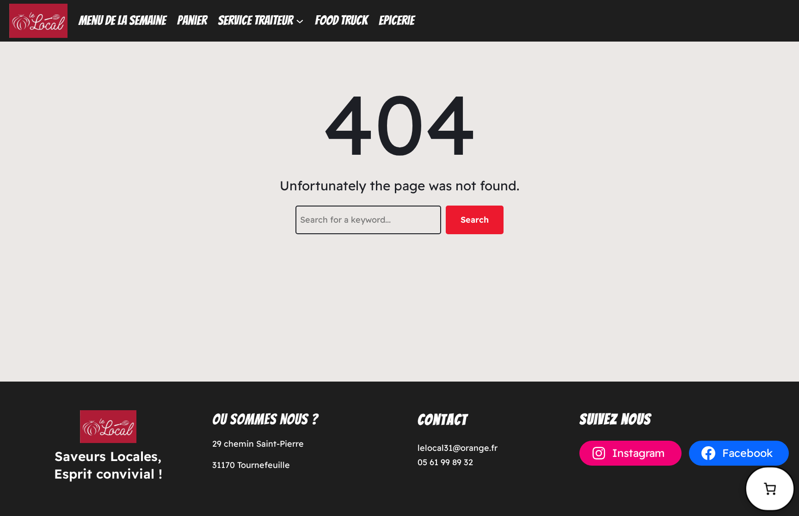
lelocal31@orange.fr (458, 448)
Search (475, 219)
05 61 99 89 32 (445, 462)
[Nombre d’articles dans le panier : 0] (769, 488)
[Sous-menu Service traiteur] (300, 20)
